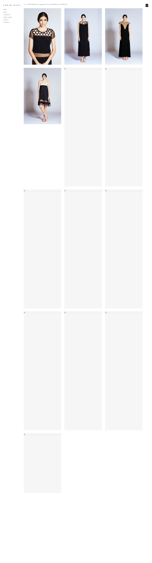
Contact (6, 19)
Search (6, 22)
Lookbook (6, 14)
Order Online (7, 17)
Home (5, 9)
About (5, 12)
